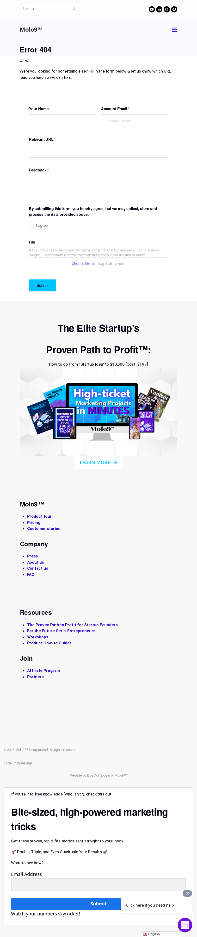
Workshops (38, 637)
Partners (35, 676)
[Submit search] (74, 8)
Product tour (39, 516)
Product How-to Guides (49, 643)
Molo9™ (31, 29)
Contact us (37, 568)
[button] (174, 30)
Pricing (34, 522)
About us (35, 562)
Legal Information (18, 763)
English (153, 934)
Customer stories (43, 528)
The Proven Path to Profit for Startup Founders (72, 624)
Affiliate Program (43, 670)
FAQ (31, 574)
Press (32, 556)
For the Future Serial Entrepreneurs (61, 630)
